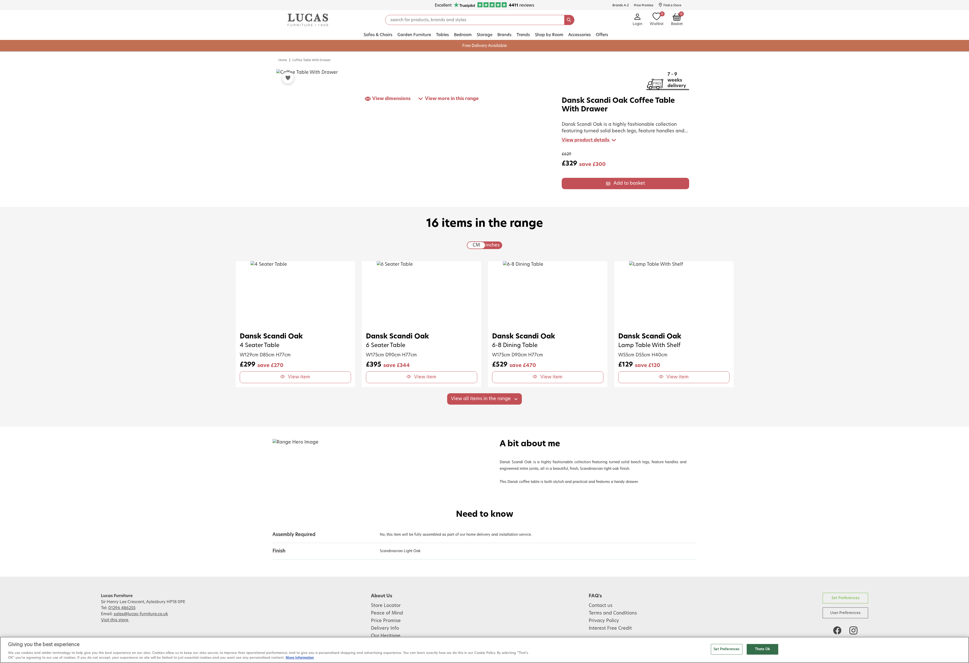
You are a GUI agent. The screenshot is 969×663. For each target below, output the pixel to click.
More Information (300, 657)
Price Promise (386, 621)
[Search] (569, 20)
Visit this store (115, 620)
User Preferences (845, 613)
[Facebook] (837, 630)
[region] (484, 650)
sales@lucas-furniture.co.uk (141, 614)
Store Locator (386, 605)
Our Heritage (385, 636)
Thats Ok (762, 649)
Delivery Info (385, 628)
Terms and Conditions (613, 613)
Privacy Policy (604, 621)
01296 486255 (122, 608)
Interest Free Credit (610, 628)
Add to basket (629, 183)
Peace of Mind (387, 613)
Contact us (600, 605)
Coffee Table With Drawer (311, 60)
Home (282, 60)
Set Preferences (845, 598)
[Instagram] (853, 630)
